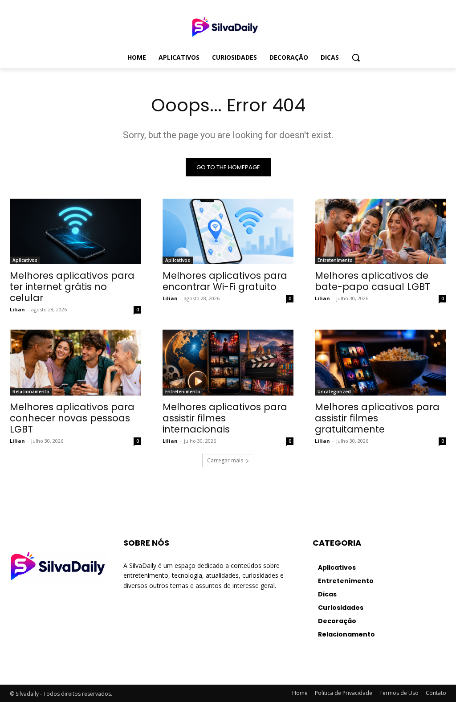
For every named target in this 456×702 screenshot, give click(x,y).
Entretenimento (335, 260)
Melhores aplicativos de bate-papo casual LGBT (372, 281)
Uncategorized (334, 391)
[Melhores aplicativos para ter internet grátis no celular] (75, 231)
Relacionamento (30, 391)
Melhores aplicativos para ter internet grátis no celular (72, 286)
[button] (355, 57)
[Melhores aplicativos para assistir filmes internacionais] (228, 362)
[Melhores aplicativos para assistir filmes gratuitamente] (380, 362)
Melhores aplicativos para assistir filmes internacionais (225, 418)
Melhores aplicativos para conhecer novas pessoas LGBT (72, 418)
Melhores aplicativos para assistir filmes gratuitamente (377, 418)
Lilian (17, 309)
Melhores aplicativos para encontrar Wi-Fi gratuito (225, 281)
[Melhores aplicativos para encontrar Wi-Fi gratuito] (228, 231)
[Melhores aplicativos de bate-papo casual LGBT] (380, 231)
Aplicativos (24, 260)
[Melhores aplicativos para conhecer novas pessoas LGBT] (75, 362)
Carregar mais (225, 460)
